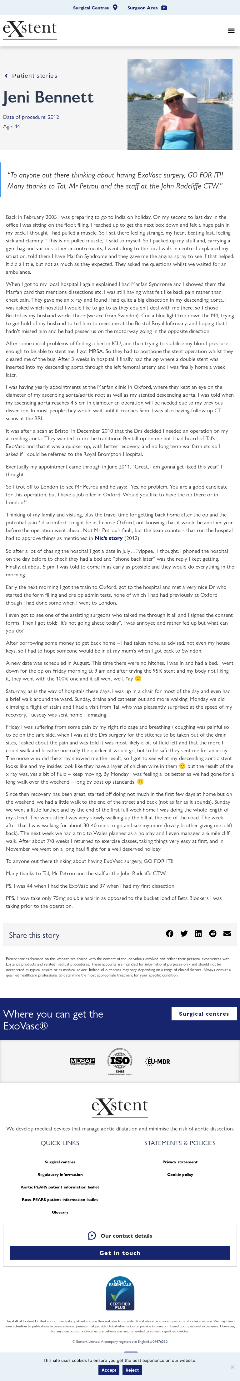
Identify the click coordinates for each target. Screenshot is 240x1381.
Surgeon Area (143, 8)
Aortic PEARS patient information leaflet (60, 1187)
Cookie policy (180, 1174)
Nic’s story (109, 538)
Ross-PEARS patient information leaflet (60, 1199)
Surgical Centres (91, 8)
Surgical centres (60, 1162)
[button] (231, 30)
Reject (132, 1370)
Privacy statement (180, 1162)
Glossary (60, 1212)
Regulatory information (60, 1174)
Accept (109, 1370)
